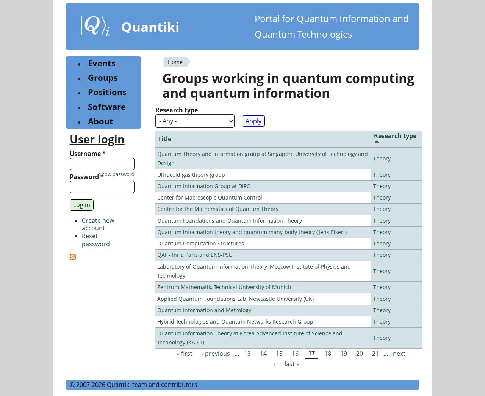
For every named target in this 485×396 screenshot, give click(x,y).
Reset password (96, 240)
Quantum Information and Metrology (204, 310)
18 (327, 353)
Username (88, 154)
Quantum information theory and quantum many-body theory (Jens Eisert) (252, 232)
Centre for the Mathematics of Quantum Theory (217, 208)
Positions (107, 92)
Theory (382, 158)
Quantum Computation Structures (200, 243)
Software (107, 107)
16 (295, 353)
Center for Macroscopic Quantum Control (209, 197)
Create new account (98, 224)
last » (292, 364)
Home (175, 62)
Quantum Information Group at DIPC (203, 186)
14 (263, 353)
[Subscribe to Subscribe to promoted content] (73, 257)
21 (375, 353)
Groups (103, 77)
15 (279, 353)
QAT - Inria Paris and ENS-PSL (194, 254)
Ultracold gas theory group (191, 174)
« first (184, 353)
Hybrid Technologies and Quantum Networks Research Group (235, 321)
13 (247, 353)
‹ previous (216, 353)
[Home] (95, 27)
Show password (117, 174)
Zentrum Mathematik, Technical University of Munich (224, 287)
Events (102, 63)
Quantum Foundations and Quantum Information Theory (229, 220)
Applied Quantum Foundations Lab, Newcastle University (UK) (235, 298)
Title (164, 139)
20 (359, 353)
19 (343, 353)
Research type (176, 110)
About (100, 121)
